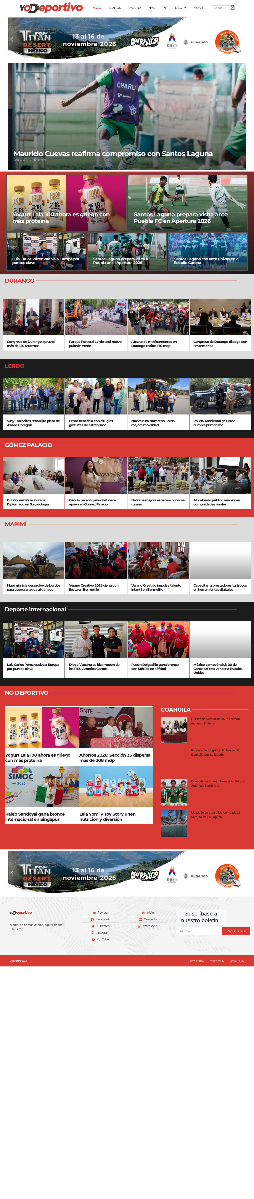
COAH (198, 7)
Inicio (96, 7)
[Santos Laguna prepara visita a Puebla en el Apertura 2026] (127, 251)
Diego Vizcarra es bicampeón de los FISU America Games (94, 667)
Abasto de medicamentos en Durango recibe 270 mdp (154, 344)
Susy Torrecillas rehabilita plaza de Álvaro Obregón (33, 423)
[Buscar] (232, 7)
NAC (152, 7)
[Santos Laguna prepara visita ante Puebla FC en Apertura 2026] (187, 203)
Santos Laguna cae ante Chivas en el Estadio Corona (206, 261)
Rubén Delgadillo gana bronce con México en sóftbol (155, 667)
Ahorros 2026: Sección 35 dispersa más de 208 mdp (114, 758)
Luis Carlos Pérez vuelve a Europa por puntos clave (45, 261)
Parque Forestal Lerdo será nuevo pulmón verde (95, 344)
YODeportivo (21, 160)
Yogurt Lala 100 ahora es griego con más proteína (61, 217)
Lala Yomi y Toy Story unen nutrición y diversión (107, 816)
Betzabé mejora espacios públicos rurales (158, 502)
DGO (178, 7)
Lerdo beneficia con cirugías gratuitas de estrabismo (91, 423)
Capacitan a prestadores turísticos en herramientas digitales (220, 587)
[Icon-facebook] (11, 939)
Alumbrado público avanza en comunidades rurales (216, 502)
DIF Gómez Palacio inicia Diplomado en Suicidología (28, 502)
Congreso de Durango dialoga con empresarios (220, 344)
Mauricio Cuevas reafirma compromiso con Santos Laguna (113, 153)
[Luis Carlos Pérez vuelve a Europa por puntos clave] (46, 251)
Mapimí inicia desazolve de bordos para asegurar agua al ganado (33, 587)
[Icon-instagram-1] (23, 939)
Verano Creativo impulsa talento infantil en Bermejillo (156, 587)
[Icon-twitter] (17, 939)
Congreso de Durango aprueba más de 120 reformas (31, 344)
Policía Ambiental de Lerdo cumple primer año (214, 423)
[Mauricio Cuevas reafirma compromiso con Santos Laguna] (127, 116)
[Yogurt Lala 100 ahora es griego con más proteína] (66, 203)
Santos (115, 7)
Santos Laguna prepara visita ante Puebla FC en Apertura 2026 (181, 217)
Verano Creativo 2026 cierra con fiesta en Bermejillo (93, 587)
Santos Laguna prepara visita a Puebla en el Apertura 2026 (120, 261)
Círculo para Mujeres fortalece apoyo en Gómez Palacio (92, 502)
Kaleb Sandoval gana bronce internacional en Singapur (35, 816)
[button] (12, 39)
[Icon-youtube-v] (30, 939)
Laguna (134, 7)
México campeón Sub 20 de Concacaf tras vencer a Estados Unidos (217, 669)
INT (165, 7)
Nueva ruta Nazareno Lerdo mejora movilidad (153, 423)
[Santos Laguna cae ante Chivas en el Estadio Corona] (207, 251)
